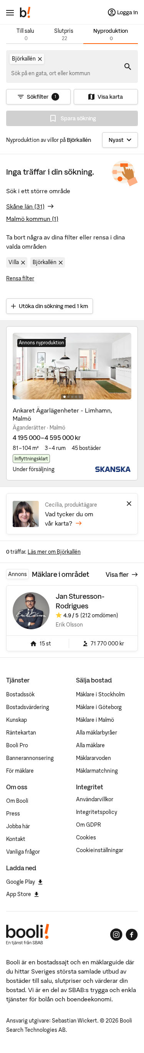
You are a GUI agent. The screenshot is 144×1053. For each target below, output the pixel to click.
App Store (18, 894)
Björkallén (44, 262)
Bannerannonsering (30, 758)
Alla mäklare (90, 745)
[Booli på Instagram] (116, 934)
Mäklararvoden (93, 758)
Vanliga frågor (23, 851)
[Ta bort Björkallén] (40, 59)
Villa (13, 262)
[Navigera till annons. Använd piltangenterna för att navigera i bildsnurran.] (72, 366)
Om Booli (17, 800)
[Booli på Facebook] (132, 934)
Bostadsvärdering (27, 707)
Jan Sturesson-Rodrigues (80, 601)
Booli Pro (17, 745)
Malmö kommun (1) (32, 218)
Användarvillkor (94, 799)
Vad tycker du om (69, 518)
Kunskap (16, 719)
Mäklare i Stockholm (100, 694)
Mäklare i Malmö (95, 719)
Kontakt (15, 839)
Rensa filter (20, 278)
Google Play (20, 881)
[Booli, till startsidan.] (25, 12)
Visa (117, 574)
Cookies (86, 837)
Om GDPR (88, 824)
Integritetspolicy (96, 812)
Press (13, 813)
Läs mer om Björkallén (54, 551)
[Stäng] (129, 503)
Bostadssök (20, 694)
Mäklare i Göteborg (99, 707)
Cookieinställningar (99, 850)
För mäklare (20, 770)
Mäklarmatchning (97, 770)
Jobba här (18, 826)
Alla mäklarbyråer (96, 732)
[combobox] (51, 73)
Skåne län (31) (25, 206)
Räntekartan (21, 732)
